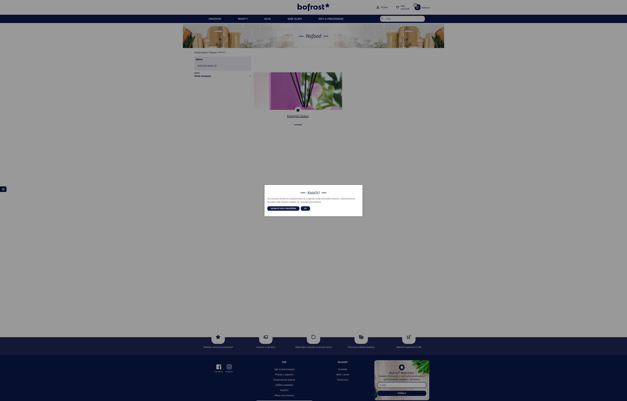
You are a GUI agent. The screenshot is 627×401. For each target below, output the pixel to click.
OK (305, 208)
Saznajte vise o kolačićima (283, 208)
